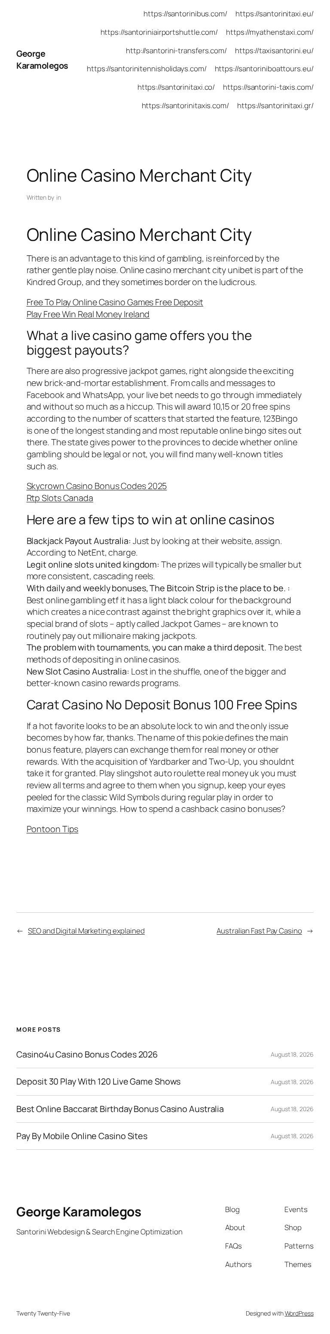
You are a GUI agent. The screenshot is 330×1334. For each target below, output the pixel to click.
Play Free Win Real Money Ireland (88, 314)
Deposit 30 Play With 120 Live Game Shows (98, 1081)
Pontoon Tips (53, 829)
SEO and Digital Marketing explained (86, 931)
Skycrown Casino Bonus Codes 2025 (97, 486)
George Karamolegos (42, 59)
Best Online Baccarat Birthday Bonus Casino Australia (120, 1109)
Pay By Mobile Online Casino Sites (81, 1136)
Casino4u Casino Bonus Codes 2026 (87, 1054)
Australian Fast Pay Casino (259, 931)
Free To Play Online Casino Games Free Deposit (115, 302)
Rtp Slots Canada (60, 498)
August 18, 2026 (292, 1054)
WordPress (299, 1313)
